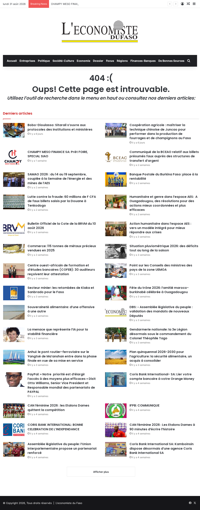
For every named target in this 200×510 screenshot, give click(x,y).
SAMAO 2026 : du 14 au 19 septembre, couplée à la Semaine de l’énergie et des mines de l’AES (60, 178)
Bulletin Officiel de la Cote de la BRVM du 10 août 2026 (62, 225)
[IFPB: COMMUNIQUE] (116, 410)
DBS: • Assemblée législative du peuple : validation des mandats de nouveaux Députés (161, 311)
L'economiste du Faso (69, 503)
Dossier (98, 60)
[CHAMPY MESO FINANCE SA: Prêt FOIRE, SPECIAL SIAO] (14, 157)
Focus (110, 60)
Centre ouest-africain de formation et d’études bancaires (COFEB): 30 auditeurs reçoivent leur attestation (61, 269)
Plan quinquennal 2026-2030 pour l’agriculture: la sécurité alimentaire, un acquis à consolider (160, 356)
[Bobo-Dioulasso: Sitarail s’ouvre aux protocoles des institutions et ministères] (14, 130)
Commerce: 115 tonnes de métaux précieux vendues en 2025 (62, 248)
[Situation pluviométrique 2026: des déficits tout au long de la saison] (116, 251)
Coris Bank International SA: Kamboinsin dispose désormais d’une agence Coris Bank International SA (161, 448)
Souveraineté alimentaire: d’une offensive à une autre (61, 309)
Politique (44, 60)
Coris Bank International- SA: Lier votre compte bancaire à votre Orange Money (161, 376)
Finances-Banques (143, 60)
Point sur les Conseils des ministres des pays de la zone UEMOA (160, 267)
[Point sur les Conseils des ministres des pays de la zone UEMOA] (116, 270)
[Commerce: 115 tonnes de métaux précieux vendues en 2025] (14, 249)
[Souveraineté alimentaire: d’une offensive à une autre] (14, 312)
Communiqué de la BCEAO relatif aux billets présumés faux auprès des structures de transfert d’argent (164, 156)
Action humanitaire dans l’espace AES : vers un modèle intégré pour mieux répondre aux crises (160, 228)
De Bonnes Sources (171, 60)
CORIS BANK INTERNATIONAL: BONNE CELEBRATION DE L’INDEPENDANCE (55, 426)
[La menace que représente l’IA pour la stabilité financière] (14, 334)
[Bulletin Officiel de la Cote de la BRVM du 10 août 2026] (14, 229)
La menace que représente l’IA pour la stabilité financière (58, 331)
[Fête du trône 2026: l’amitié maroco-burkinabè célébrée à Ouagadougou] (116, 293)
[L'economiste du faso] (100, 29)
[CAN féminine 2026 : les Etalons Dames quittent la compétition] (14, 410)
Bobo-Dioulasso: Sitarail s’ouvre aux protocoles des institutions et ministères (60, 127)
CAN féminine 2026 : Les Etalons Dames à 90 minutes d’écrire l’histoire (162, 426)
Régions (122, 60)
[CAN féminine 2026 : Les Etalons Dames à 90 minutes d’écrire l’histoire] (116, 430)
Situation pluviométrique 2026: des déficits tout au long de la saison (163, 248)
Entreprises (27, 60)
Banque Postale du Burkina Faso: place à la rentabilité (163, 176)
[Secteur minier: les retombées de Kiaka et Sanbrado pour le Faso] (14, 293)
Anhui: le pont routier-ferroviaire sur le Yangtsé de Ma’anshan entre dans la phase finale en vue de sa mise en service (62, 356)
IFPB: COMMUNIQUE (144, 405)
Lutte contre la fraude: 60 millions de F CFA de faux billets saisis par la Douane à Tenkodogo (62, 201)
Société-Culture (63, 60)
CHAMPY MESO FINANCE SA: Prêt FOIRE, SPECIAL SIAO (85, 3)
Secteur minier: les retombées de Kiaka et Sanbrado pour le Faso (61, 289)
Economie (83, 60)
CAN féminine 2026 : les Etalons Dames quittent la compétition (58, 407)
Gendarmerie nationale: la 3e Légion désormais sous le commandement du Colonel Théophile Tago (160, 333)
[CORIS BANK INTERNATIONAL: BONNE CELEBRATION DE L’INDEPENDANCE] (14, 430)
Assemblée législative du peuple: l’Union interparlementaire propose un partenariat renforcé (62, 448)
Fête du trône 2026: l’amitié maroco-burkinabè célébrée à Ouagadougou (159, 289)
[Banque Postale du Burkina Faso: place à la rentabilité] (116, 179)
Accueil (12, 60)
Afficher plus (101, 471)
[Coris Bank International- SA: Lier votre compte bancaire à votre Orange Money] (116, 379)
